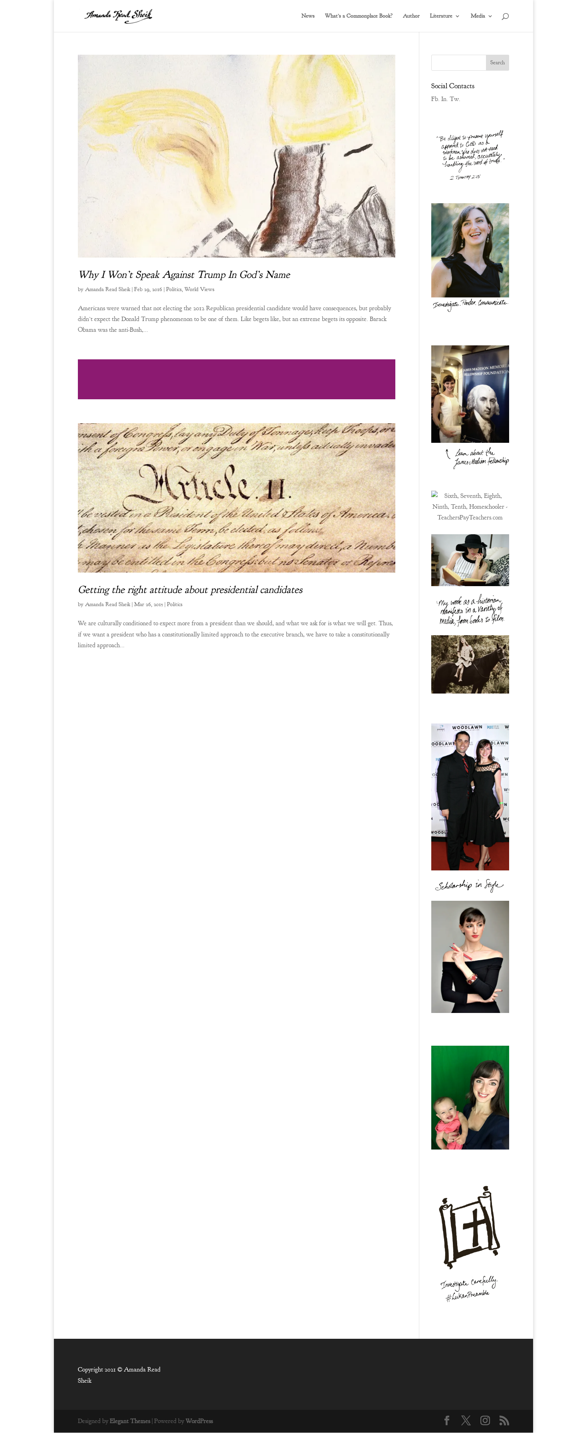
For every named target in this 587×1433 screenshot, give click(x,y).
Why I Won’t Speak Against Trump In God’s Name (184, 274)
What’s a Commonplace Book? (359, 16)
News (308, 16)
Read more (236, 379)
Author (411, 16)
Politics (174, 289)
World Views (199, 289)
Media (478, 16)
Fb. (435, 99)
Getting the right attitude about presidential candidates (190, 589)
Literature (441, 16)
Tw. (455, 99)
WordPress (199, 1421)
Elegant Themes (130, 1421)
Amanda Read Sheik (107, 289)
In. (444, 99)
